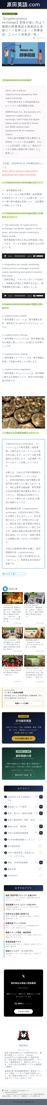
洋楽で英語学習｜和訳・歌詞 (24, 820)
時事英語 (7, 574)
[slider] (40, 255)
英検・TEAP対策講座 (22, 862)
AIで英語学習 (24, 846)
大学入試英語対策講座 (22, 833)
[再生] (5, 256)
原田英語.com (23, 4)
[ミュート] (34, 256)
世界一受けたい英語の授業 (22, 813)
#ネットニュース (19, 574)
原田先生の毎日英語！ (9, 14)
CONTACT (24, 876)
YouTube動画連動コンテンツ (24, 839)
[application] (23, 256)
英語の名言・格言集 (22, 826)
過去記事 (25, 869)
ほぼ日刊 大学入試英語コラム (22, 798)
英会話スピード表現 (22, 807)
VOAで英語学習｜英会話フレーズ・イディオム (24, 854)
